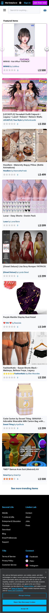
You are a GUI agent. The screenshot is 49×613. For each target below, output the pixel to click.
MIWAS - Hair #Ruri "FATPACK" (16, 61)
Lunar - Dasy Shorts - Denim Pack (19, 216)
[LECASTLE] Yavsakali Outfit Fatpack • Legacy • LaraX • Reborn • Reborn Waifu (22, 115)
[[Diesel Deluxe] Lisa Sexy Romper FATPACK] (24, 247)
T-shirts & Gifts (8, 517)
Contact (29, 513)
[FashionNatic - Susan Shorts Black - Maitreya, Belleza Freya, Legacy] (24, 348)
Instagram (33, 566)
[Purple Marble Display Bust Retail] (24, 297)
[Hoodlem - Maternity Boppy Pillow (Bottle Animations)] (24, 145)
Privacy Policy (7, 561)
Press (28, 525)
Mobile (5, 513)
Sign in (27, 3)
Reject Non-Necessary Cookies (24, 602)
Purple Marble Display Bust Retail (19, 317)
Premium (5, 525)
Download (6, 529)
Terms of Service (8, 556)
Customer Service (9, 565)
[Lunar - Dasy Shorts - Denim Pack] (24, 196)
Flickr (31, 561)
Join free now (40, 3)
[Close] (46, 572)
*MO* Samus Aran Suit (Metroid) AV (21, 469)
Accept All (24, 609)
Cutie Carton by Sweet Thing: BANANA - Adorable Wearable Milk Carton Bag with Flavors (23, 421)
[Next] (47, 49)
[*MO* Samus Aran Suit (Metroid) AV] (24, 450)
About (28, 517)
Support (5, 542)
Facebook (33, 557)
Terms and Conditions (15, 590)
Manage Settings (24, 595)
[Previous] (2, 49)
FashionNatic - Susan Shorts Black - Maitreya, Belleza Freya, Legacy (20, 369)
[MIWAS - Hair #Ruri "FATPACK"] (24, 40)
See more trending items (24, 488)
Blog (4, 534)
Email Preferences (9, 538)
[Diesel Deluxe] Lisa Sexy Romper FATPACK (24, 266)
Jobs (28, 521)
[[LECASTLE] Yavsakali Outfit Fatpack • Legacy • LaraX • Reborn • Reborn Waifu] (24, 94)
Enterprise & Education (11, 521)
